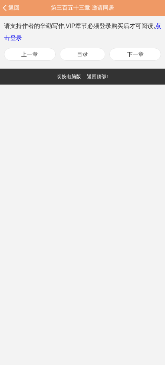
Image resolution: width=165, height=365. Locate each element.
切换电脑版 (69, 76)
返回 (14, 7)
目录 (82, 54)
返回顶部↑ (98, 76)
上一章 (29, 54)
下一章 (135, 54)
